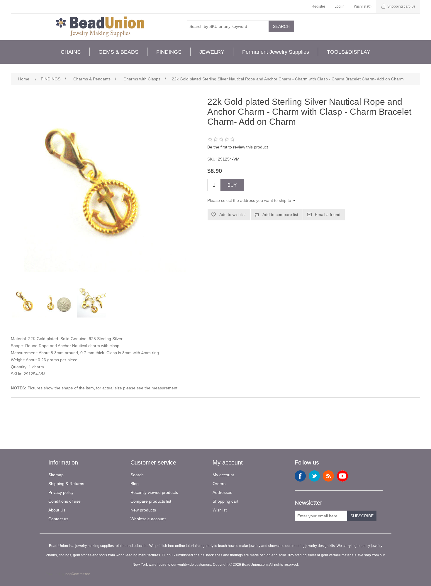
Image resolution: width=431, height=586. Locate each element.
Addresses (222, 492)
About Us (56, 510)
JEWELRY (211, 52)
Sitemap (56, 474)
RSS (328, 476)
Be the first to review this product (237, 147)
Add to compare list (280, 214)
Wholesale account (148, 518)
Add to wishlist (232, 214)
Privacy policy (61, 492)
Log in (340, 6)
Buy (232, 185)
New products (143, 510)
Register (318, 6)
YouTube (342, 476)
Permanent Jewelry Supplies (275, 52)
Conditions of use (64, 501)
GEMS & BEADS (118, 52)
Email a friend (327, 214)
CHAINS (71, 52)
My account (223, 474)
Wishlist (220, 510)
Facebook (300, 476)
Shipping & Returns (66, 483)
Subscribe (362, 516)
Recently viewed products (154, 492)
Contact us (58, 518)
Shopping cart (225, 501)
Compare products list (150, 501)
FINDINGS (168, 52)
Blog (134, 483)
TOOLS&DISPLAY (348, 52)
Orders (219, 483)
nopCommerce (77, 574)
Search (281, 26)
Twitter (314, 476)
